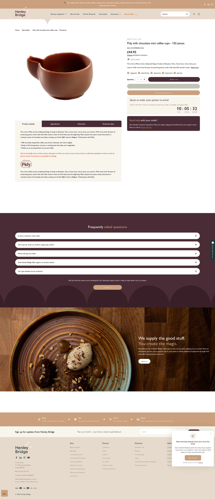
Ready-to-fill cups (134, 39)
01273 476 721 (146, 127)
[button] (213, 250)
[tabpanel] (68, 154)
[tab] (28, 124)
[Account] (194, 14)
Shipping (129, 55)
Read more (195, 67)
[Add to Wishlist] (163, 86)
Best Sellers (26, 30)
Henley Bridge (25, 494)
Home (17, 30)
